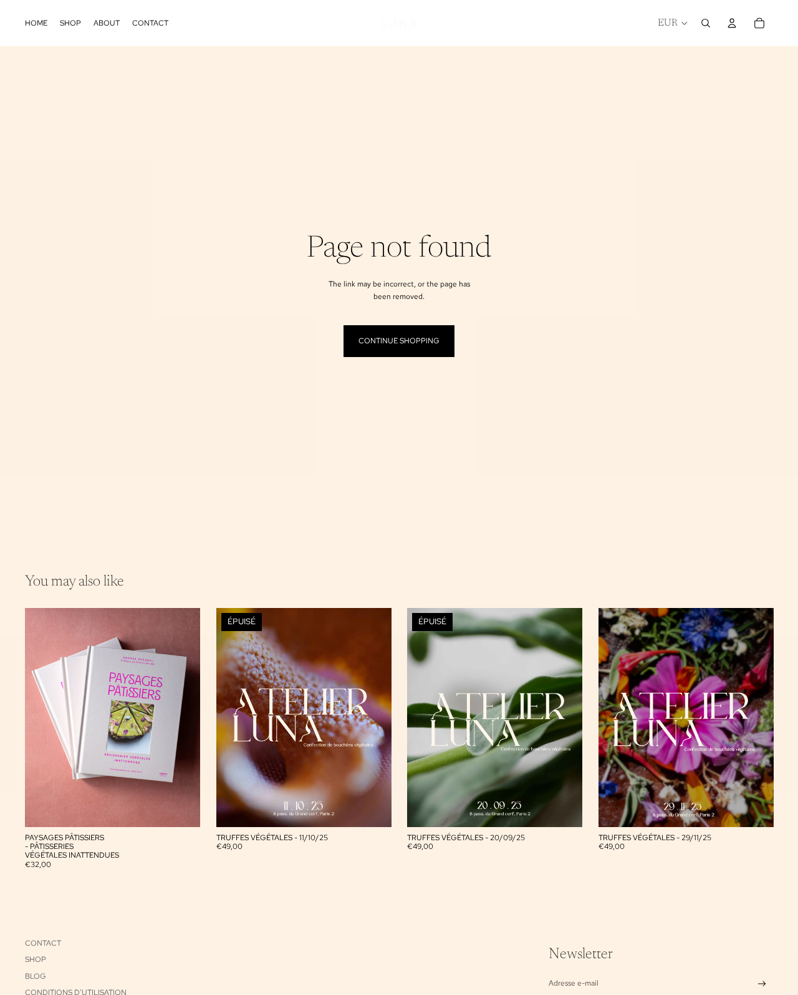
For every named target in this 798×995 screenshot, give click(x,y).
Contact (43, 943)
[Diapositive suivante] (181, 717)
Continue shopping (399, 341)
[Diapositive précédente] (43, 717)
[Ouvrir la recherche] (705, 23)
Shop (35, 959)
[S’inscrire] (762, 984)
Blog (35, 976)
